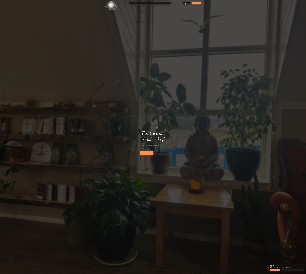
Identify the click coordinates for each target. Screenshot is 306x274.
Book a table (196, 3)
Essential (286, 270)
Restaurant (134, 3)
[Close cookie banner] (302, 266)
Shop (153, 3)
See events (160, 153)
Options (298, 270)
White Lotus (160, 3)
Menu (141, 3)
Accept (275, 270)
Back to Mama (146, 153)
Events (147, 3)
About (167, 3)
